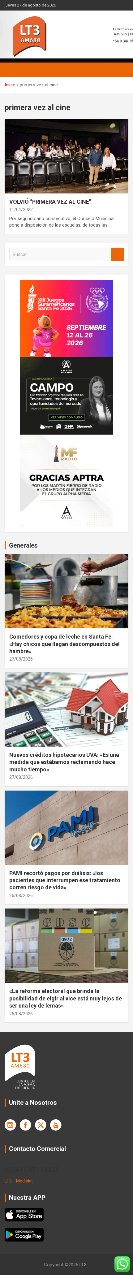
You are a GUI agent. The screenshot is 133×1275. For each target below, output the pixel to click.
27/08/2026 (21, 659)
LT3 (83, 1265)
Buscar (117, 255)
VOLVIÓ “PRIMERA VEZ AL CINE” (50, 201)
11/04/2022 (21, 209)
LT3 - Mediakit (19, 1181)
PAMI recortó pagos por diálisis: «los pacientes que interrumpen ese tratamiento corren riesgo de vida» (64, 880)
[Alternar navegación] (12, 70)
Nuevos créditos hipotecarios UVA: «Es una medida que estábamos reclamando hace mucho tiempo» (64, 762)
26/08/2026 (21, 895)
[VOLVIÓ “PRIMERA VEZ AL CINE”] (66, 156)
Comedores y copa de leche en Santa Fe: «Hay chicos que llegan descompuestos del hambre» (64, 643)
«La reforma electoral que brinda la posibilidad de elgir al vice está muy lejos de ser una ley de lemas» (65, 998)
